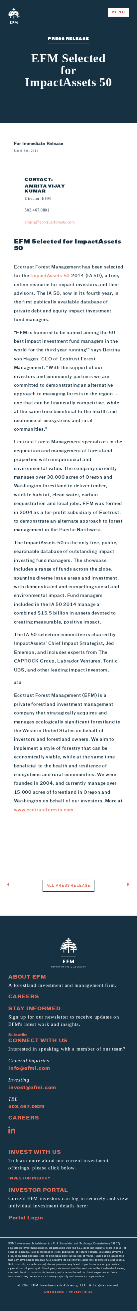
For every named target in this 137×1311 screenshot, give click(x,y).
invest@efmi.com (32, 1087)
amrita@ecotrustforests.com (50, 222)
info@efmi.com (29, 1068)
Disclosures (54, 1291)
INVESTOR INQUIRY (29, 1178)
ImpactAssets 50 (50, 275)
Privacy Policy (81, 1291)
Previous (30, 884)
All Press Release (68, 885)
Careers (23, 996)
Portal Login (25, 1217)
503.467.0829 (26, 1106)
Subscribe (17, 1034)
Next (116, 884)
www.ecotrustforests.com (44, 809)
